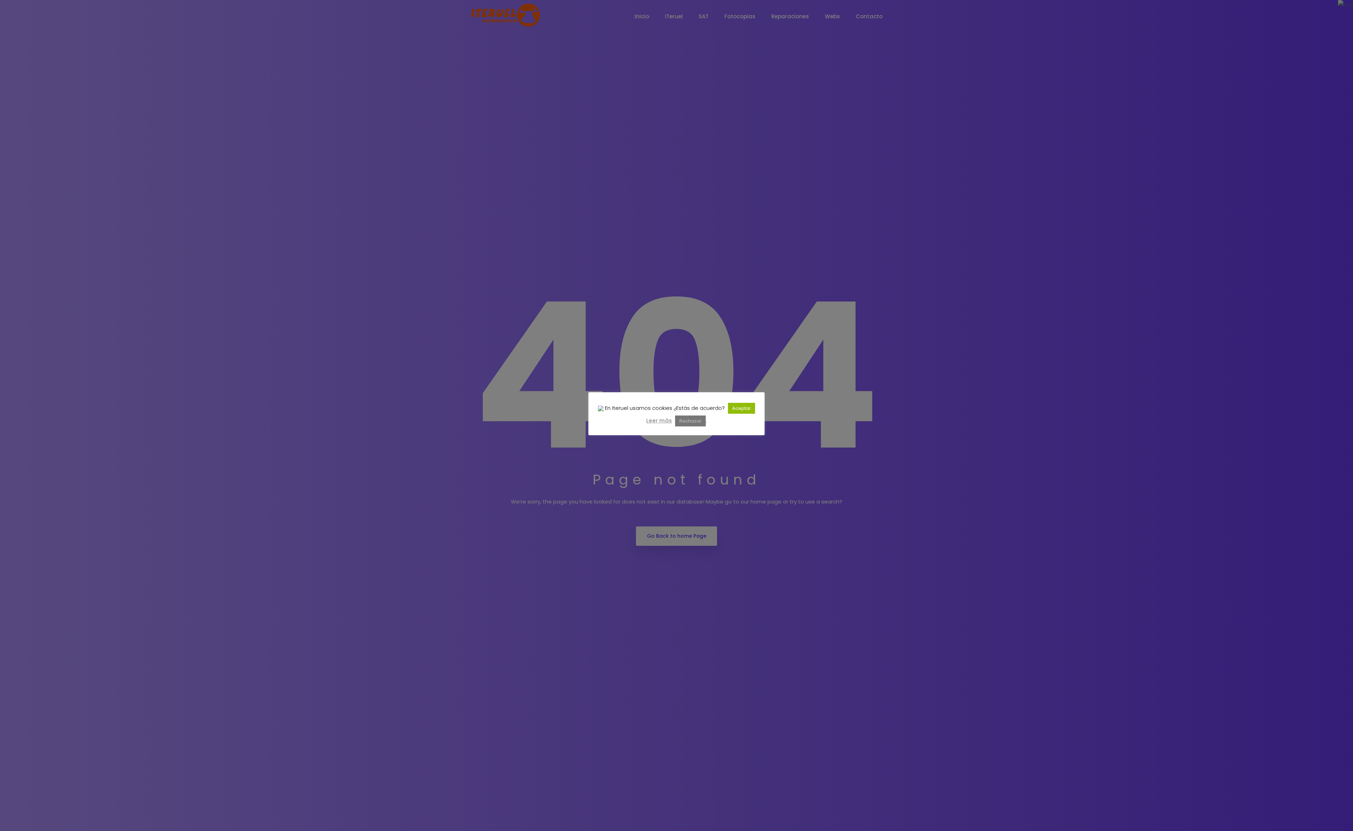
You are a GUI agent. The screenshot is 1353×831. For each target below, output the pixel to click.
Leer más (659, 420)
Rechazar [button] (690, 421)
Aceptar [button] (741, 408)
